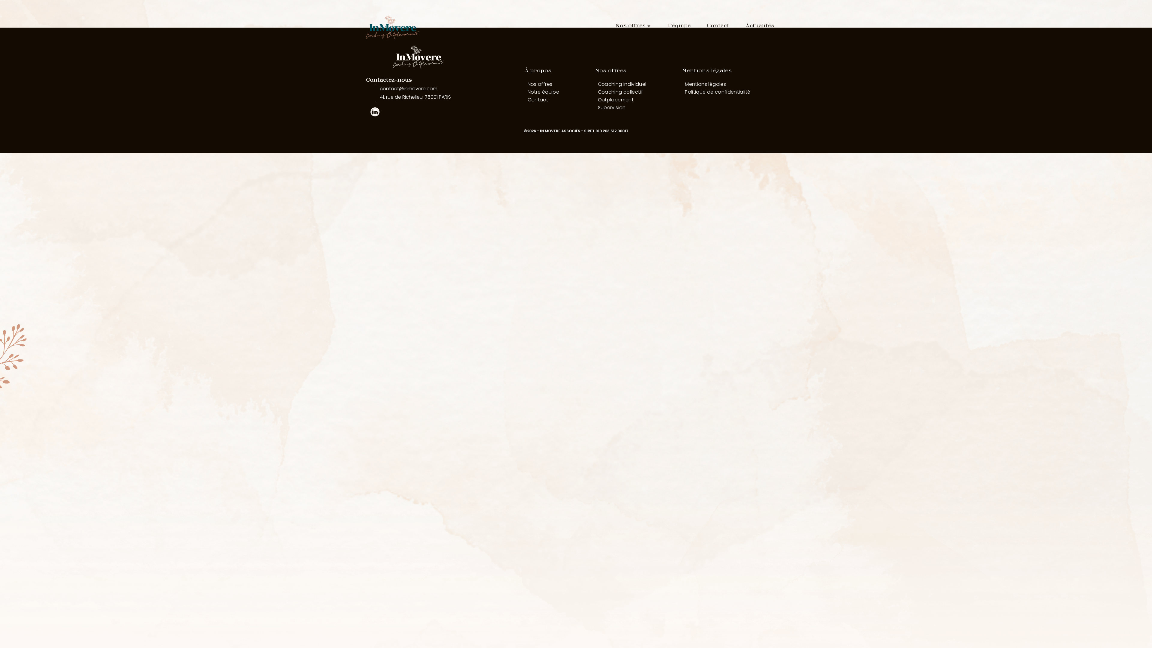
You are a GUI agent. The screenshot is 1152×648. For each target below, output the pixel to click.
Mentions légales (707, 70)
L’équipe (679, 25)
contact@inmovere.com (408, 88)
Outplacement (616, 99)
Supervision (612, 107)
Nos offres (630, 25)
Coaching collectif (620, 91)
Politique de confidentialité (717, 91)
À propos (538, 70)
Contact (718, 25)
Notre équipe (543, 91)
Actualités (760, 25)
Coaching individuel (622, 84)
